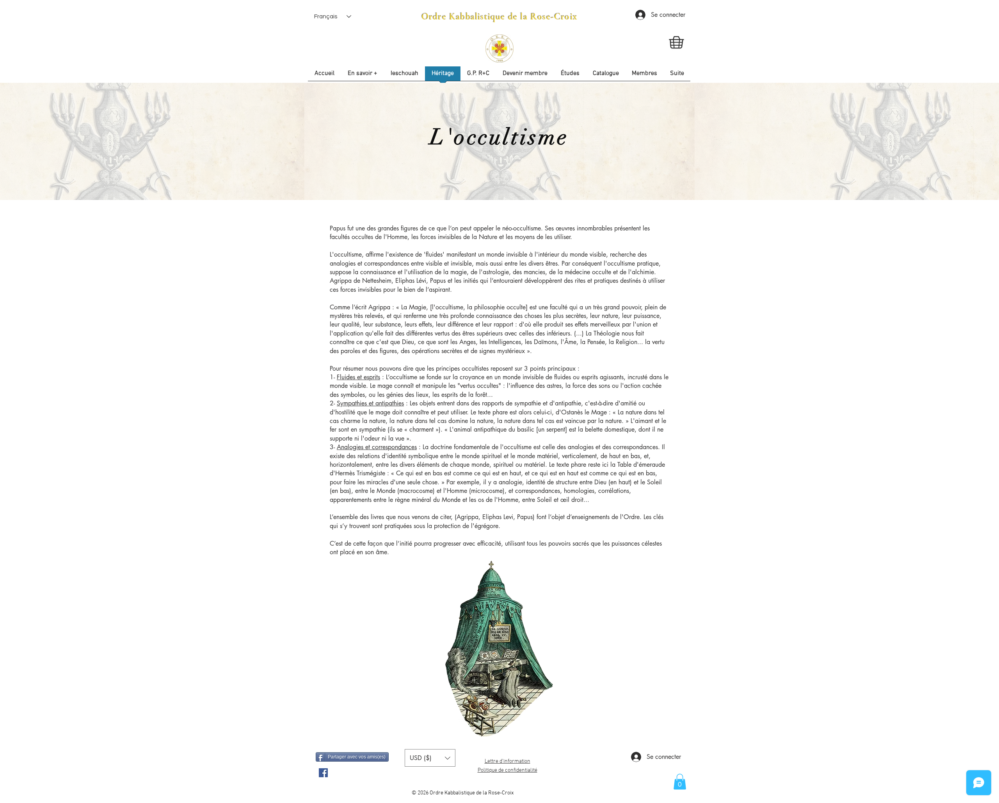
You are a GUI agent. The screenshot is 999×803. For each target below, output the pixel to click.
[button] (570, 76)
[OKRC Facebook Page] (323, 772)
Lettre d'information (507, 761)
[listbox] (430, 758)
